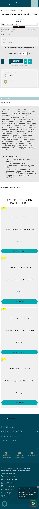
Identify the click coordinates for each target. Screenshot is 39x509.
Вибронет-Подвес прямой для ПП (12, 187)
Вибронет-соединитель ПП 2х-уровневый (19, 229)
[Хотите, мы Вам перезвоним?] (4, 504)
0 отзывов (18, 21)
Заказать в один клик (20, 65)
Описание (5, 98)
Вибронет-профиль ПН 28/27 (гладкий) (19, 279)
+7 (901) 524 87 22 (9, 476)
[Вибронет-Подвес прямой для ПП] (19, 24)
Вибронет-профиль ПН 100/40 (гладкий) (19, 330)
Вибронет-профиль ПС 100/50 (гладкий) (19, 381)
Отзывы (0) (5, 103)
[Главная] (2, 10)
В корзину (18, 61)
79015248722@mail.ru (11, 489)
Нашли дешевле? (7, 42)
